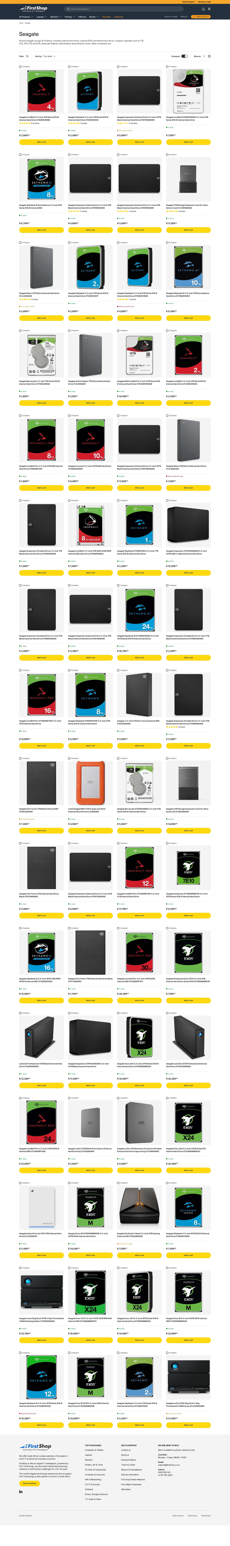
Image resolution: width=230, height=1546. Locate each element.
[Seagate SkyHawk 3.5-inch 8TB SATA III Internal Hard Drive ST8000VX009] (188, 1207)
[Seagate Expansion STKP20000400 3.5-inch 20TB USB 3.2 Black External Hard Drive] (188, 525)
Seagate (27, 23)
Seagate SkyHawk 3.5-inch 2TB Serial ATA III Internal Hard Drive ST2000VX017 (88, 294)
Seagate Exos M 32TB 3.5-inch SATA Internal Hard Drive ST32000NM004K (88, 1404)
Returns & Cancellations (131, 1470)
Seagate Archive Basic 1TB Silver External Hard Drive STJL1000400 (89, 382)
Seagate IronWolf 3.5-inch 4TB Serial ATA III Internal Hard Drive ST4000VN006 (39, 118)
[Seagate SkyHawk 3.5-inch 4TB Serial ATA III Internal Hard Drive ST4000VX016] (90, 91)
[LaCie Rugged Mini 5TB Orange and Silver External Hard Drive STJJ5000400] (90, 783)
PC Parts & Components (95, 1470)
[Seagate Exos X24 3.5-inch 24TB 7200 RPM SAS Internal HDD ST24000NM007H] (90, 1292)
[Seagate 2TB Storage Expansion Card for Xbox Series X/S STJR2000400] (188, 783)
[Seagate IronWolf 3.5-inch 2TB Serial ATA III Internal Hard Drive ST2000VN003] (188, 355)
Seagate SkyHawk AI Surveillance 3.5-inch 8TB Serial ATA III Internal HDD (40, 206)
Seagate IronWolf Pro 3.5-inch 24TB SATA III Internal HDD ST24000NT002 (39, 1149)
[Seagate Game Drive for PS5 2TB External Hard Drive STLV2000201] (41, 1207)
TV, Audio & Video (93, 1499)
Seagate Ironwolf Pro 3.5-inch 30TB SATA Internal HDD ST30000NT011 (136, 980)
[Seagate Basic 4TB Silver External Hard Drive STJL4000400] (188, 440)
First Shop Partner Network (133, 1479)
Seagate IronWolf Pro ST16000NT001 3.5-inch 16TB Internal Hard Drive (40, 722)
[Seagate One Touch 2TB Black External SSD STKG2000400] (41, 783)
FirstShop (28, 1516)
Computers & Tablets (94, 1450)
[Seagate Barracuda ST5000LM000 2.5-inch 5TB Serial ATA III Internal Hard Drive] (139, 783)
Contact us (126, 1450)
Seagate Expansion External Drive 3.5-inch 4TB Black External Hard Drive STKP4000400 (89, 637)
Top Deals (106, 17)
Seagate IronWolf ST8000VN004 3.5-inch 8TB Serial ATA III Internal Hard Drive (187, 118)
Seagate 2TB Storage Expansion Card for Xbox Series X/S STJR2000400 (187, 810)
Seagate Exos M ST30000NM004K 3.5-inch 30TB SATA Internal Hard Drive (88, 1234)
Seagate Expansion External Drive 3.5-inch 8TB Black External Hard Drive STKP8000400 (89, 206)
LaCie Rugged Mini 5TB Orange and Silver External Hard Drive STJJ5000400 (87, 810)
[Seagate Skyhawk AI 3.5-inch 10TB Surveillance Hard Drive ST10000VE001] (188, 267)
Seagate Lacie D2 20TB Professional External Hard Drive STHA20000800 (186, 1065)
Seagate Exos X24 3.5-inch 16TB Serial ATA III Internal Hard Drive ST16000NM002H (137, 1319)
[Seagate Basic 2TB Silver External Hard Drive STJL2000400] (41, 267)
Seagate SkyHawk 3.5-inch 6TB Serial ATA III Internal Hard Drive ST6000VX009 (137, 294)
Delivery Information (130, 1474)
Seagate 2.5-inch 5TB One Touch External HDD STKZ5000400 (138, 722)
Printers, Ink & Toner (94, 1465)
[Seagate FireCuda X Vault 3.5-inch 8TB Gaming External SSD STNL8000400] (139, 1207)
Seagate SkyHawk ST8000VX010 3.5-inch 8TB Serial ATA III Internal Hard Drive (89, 722)
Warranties (126, 1489)
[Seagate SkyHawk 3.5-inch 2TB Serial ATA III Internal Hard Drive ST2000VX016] (139, 1377)
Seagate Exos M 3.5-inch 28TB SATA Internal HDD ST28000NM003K (186, 1319)
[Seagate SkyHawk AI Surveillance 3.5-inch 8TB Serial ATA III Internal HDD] (41, 179)
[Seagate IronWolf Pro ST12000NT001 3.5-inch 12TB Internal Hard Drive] (139, 868)
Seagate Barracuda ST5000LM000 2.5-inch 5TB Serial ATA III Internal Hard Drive (139, 810)
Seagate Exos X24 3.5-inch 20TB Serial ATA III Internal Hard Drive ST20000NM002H (138, 1065)
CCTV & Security (92, 1484)
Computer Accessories (95, 1474)
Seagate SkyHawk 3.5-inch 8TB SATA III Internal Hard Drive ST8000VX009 (187, 1234)
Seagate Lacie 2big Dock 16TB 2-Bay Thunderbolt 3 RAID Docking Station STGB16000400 (41, 1319)
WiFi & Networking (93, 1479)
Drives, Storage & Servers (96, 1494)
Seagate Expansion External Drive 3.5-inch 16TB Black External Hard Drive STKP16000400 (139, 467)
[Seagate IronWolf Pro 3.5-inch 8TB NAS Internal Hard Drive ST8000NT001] (41, 440)
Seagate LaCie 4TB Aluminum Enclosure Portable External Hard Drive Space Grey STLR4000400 (139, 1149)
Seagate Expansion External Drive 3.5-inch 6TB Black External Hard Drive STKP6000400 (138, 206)
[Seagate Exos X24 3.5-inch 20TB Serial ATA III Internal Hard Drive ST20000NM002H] (139, 1037)
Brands (92, 17)
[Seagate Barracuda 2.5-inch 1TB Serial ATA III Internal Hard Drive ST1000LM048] (41, 355)
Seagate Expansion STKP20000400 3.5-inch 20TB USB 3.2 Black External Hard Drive (186, 552)
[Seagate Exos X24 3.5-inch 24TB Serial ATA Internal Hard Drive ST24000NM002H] (188, 1122)
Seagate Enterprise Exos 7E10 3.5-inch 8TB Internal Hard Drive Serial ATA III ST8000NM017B (188, 980)
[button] (209, 9)
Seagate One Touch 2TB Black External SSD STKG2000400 (38, 810)
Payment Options (128, 1460)
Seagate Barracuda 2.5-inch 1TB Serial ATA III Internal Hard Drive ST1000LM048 (39, 382)
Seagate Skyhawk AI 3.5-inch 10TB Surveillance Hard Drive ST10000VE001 (187, 294)
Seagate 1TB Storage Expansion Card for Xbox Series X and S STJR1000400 (187, 206)
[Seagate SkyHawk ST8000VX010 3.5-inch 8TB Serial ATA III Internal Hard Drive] (90, 695)
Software (82, 17)
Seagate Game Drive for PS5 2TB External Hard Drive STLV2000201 (40, 1234)
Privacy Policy (192, 1516)
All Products (24, 17)
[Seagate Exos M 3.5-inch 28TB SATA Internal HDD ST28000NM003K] (188, 1292)
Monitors (54, 17)
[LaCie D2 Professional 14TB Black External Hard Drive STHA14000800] (41, 1037)
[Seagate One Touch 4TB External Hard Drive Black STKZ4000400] (41, 868)
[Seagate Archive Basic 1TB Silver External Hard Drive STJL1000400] (90, 355)
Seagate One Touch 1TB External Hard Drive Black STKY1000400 (90, 980)
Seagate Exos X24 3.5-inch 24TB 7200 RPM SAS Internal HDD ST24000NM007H (90, 1319)
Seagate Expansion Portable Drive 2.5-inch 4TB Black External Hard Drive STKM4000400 (187, 722)
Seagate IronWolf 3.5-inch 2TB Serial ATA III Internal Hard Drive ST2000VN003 (186, 382)
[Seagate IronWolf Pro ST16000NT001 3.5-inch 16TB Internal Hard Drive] (41, 695)
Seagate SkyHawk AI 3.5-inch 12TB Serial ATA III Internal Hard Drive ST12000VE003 (40, 1404)
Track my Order (128, 1465)
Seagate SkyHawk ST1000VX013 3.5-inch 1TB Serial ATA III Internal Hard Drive (137, 552)
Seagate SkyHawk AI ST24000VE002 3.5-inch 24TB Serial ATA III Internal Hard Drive (138, 637)
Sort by (38, 56)
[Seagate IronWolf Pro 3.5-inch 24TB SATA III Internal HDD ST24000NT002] (41, 1122)
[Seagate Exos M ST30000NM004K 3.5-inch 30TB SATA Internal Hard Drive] (90, 1207)
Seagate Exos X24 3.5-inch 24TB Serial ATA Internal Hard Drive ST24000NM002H (186, 1149)
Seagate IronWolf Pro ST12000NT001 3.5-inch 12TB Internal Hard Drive (138, 895)
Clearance (118, 17)
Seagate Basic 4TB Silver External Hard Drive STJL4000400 (186, 467)
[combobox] (124, 9)
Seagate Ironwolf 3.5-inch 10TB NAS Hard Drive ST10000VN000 (89, 467)
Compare (175, 56)
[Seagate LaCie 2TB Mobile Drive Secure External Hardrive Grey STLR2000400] (90, 1122)
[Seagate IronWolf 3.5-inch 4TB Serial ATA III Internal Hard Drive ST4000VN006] (41, 91)
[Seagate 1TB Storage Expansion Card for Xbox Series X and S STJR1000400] (188, 179)
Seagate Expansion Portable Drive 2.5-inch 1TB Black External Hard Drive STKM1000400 (40, 552)
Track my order (171, 16)
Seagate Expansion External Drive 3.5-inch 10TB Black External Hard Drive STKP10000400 (139, 118)
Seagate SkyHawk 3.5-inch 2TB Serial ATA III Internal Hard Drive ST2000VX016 (137, 1404)
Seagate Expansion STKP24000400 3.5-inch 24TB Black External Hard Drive (88, 1065)
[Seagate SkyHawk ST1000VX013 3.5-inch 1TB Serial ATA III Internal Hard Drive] (139, 525)
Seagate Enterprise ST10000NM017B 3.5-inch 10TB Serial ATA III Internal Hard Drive (187, 895)
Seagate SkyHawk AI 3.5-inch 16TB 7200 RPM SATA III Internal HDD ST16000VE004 (39, 980)
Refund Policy (206, 1516)
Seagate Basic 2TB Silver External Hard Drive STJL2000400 (39, 294)
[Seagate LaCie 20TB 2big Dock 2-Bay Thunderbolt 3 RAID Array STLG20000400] (188, 1377)
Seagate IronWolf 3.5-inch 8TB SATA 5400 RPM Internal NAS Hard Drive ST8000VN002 (89, 552)
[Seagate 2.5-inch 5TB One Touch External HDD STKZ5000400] (139, 695)
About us (125, 1455)
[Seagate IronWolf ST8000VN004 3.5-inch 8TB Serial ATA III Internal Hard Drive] (188, 91)
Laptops (40, 17)
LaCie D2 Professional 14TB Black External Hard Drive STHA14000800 (40, 1065)
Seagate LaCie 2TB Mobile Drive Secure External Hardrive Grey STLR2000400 (90, 1149)
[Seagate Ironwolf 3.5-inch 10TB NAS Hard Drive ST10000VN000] (90, 440)
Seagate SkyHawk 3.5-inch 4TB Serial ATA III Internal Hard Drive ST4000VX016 (88, 118)
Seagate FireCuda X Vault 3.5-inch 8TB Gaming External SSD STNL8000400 (138, 1234)
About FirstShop (29, 1483)
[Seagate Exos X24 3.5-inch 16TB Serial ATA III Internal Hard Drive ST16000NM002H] (139, 1292)
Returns (184, 16)
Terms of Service (177, 1516)
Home (21, 23)
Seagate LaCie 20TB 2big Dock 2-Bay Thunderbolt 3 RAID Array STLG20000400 (185, 1404)
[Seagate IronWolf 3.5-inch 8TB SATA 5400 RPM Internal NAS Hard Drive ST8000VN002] (90, 525)
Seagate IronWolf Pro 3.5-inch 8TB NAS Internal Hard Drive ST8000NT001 (41, 467)
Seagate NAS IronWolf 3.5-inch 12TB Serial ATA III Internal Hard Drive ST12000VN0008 (138, 382)
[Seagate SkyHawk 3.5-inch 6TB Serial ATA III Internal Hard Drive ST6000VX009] (139, 267)
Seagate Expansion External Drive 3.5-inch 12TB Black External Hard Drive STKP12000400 (90, 895)
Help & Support (188, 2)
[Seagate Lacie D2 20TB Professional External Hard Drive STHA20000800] (188, 1037)
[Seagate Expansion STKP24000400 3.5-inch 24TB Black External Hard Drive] (90, 1037)
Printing (68, 17)
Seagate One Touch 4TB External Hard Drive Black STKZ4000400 (39, 895)
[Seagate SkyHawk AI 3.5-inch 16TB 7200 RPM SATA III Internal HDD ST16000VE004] (41, 952)
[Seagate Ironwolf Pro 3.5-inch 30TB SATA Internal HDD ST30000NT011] (139, 952)
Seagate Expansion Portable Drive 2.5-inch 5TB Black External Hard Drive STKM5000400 (40, 637)
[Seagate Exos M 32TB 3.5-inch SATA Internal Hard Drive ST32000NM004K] (90, 1377)
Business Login (204, 2)
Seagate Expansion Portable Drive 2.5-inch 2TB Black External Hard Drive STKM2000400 (187, 637)
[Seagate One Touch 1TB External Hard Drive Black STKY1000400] (90, 952)
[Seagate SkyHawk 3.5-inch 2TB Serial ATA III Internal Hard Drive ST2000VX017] (90, 267)
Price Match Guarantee (131, 1484)
